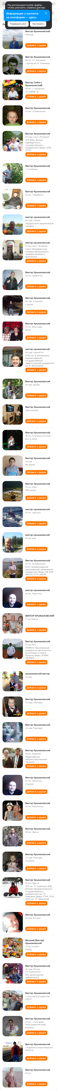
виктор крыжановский (37, 217)
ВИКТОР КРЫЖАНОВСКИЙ (39, 615)
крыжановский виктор (37, 673)
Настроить (38, 23)
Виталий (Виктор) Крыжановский (34, 942)
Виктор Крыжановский (37, 31)
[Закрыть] (46, 14)
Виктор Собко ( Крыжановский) (33, 84)
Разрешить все (18, 23)
